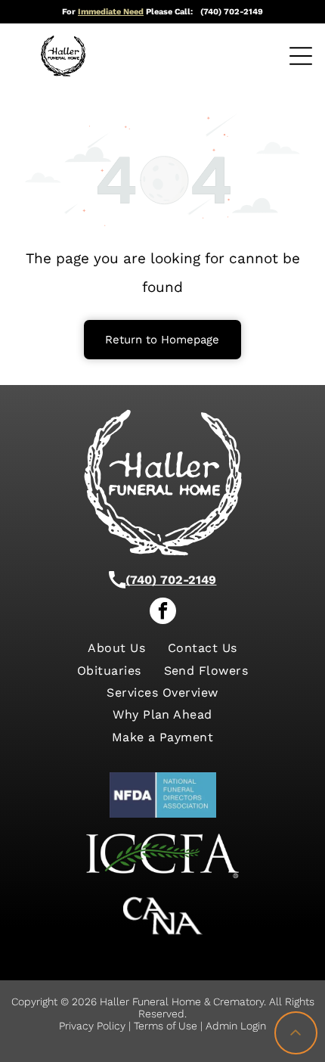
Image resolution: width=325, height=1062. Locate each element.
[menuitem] (116, 648)
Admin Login (236, 1026)
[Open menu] (300, 56)
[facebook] (163, 613)
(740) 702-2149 (170, 580)
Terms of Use (165, 1026)
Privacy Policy (92, 1026)
